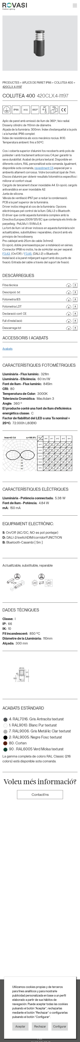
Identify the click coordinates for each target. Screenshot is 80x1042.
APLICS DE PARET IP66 (37, 82)
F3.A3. (6, 253)
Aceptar (20, 1026)
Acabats (7, 348)
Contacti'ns (40, 794)
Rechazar (40, 1026)
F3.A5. (28, 253)
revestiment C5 (44, 168)
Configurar (59, 1026)
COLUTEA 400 (64, 82)
